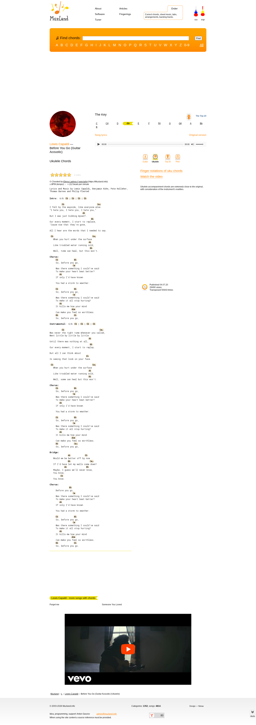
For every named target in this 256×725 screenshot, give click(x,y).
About (98, 8)
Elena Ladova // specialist (75, 181)
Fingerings (125, 14)
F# (159, 123)
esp (203, 19)
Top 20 (168, 162)
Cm (99, 204)
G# (180, 123)
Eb (67, 198)
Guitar (145, 162)
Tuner (98, 19)
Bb (201, 123)
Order (174, 8)
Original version (197, 134)
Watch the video (151, 176)
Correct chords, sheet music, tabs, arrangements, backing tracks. (161, 15)
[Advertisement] (128, 82)
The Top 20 (201, 116)
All (201, 45)
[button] (128, 649)
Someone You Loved (112, 604)
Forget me (54, 604)
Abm (73, 309)
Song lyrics (101, 134)
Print (178, 162)
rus (196, 19)
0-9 (186, 45)
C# (107, 123)
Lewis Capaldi (59, 144)
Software (100, 14)
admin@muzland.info (106, 714)
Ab (84, 213)
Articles (123, 8)
